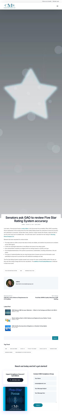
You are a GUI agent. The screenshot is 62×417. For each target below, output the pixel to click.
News (39, 224)
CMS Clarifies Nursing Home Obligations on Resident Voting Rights (29, 326)
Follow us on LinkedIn (46, 1)
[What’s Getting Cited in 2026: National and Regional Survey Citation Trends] (8, 320)
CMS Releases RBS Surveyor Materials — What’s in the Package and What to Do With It (34, 310)
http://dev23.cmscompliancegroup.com (24, 283)
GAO (21, 270)
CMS (6, 348)
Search (55, 338)
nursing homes (8, 352)
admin (23, 224)
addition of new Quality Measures (42, 261)
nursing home (53, 348)
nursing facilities (29, 270)
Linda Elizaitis (43, 348)
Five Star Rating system (11, 270)
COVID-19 (22, 348)
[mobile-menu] (56, 6)
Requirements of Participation (23, 352)
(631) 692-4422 (16, 380)
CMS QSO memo (13, 348)
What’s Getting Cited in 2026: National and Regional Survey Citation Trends (31, 318)
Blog (36, 224)
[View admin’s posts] (10, 283)
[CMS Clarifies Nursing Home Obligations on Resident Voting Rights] (8, 328)
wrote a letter (24, 228)
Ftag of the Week (32, 348)
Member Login (56, 1)
